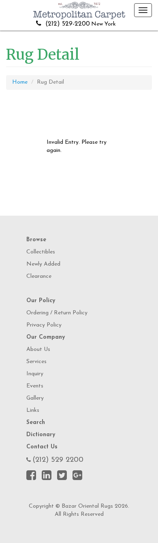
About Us (38, 349)
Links (32, 410)
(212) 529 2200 (57, 460)
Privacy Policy (44, 325)
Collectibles (40, 252)
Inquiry (34, 374)
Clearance (38, 276)
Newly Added (43, 264)
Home (20, 82)
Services (36, 362)
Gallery (35, 398)
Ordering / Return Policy (57, 313)
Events (34, 386)
